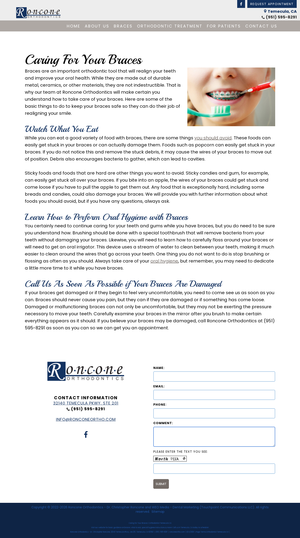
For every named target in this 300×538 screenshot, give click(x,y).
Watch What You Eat (61, 129)
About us (97, 26)
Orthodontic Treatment (169, 26)
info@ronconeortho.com (86, 419)
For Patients (224, 26)
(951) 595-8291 (281, 17)
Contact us (261, 26)
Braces (123, 26)
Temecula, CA (282, 11)
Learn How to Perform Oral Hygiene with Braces (106, 217)
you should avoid (213, 138)
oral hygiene (164, 261)
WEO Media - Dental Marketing (175, 507)
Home (73, 26)
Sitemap (158, 511)
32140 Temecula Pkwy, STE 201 (85, 403)
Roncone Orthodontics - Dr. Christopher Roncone (106, 507)
